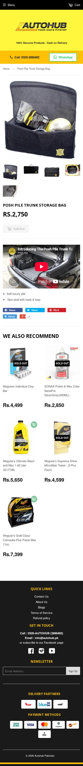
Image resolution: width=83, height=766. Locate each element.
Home (6, 68)
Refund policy (41, 618)
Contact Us (41, 596)
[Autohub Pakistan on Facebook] (31, 652)
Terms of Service (41, 613)
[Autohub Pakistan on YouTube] (52, 652)
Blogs (41, 607)
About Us (41, 602)
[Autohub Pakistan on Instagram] (41, 652)
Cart (77, 5)
